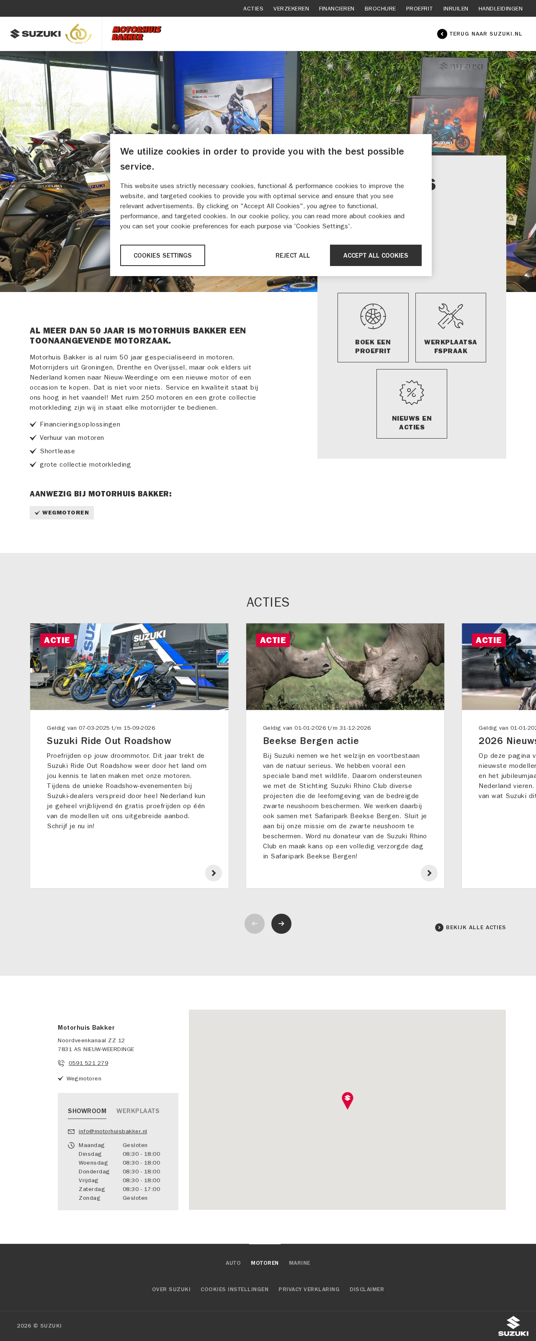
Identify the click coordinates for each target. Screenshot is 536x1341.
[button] (347, 1101)
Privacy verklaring (309, 1289)
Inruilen (456, 8)
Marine (299, 1263)
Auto (233, 1263)
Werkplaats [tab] (138, 1111)
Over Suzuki (171, 1289)
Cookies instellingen (234, 1289)
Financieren (337, 8)
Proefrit (419, 8)
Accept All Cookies (375, 255)
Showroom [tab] (87, 1111)
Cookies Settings (163, 255)
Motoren (265, 1263)
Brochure (380, 8)
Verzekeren (291, 8)
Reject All (293, 255)
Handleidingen (501, 8)
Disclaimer (367, 1289)
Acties (253, 8)
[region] (271, 205)
